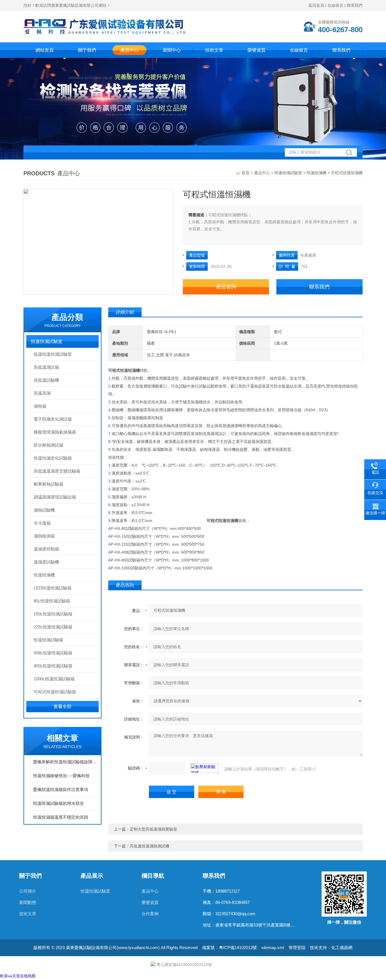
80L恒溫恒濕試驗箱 (52, 600)
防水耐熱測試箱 (48, 445)
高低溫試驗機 (46, 380)
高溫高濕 (42, 393)
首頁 (246, 173)
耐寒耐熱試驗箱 (48, 484)
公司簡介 (27, 891)
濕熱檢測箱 (44, 536)
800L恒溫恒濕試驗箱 (53, 665)
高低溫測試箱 (46, 367)
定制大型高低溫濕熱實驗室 (153, 829)
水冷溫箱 (42, 523)
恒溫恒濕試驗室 (288, 173)
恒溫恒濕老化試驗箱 (53, 458)
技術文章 (214, 50)
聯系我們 (355, 5)
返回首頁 (316, 5)
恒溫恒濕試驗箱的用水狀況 (58, 803)
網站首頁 (45, 50)
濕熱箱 (40, 406)
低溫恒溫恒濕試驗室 (53, 354)
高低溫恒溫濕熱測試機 (149, 846)
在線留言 (335, 5)
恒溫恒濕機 (316, 173)
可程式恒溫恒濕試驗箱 (55, 691)
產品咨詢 (226, 287)
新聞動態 (27, 902)
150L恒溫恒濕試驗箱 (53, 613)
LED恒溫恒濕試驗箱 (52, 587)
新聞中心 (172, 50)
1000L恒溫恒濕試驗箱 (54, 678)
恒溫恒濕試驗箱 (48, 639)
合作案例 (150, 913)
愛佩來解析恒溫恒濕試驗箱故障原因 (65, 761)
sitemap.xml (272, 947)
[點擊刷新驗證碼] (204, 768)
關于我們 (87, 50)
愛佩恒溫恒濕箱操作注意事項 (60, 789)
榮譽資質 (257, 50)
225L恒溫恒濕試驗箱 (53, 626)
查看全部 (62, 706)
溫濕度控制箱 (46, 549)
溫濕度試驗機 (46, 562)
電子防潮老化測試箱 (53, 419)
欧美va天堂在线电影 (18, 976)
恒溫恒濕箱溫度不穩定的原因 (60, 817)
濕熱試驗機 (44, 510)
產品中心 (129, 50)
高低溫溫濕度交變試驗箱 (57, 471)
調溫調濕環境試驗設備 (55, 497)
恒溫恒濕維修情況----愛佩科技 (61, 775)
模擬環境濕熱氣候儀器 (55, 432)
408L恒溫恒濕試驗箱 (53, 652)
